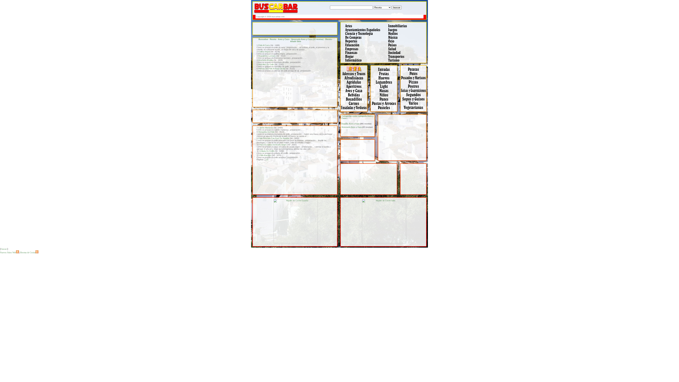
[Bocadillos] (355, 101)
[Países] (407, 46)
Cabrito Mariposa (265, 128)
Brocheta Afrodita (265, 60)
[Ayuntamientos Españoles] (363, 31)
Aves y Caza (283, 39)
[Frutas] (385, 75)
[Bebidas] (355, 97)
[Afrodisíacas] (355, 80)
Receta (273, 39)
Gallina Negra (264, 52)
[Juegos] (407, 31)
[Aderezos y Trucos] (355, 75)
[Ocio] (407, 42)
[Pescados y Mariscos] (414, 80)
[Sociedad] (407, 54)
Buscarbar (263, 39)
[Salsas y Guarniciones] (414, 93)
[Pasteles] (385, 114)
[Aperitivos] (355, 88)
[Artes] (363, 27)
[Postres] (414, 88)
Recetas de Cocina (28, 252)
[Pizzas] (414, 84)
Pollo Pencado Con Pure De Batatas (273, 138)
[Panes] (385, 101)
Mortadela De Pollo (266, 132)
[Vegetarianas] (414, 114)
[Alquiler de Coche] (296, 243)
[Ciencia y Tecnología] (363, 35)
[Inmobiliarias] (407, 27)
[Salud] (407, 50)
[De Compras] (363, 39)
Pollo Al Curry (264, 45)
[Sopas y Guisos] (414, 101)
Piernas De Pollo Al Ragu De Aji (271, 69)
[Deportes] (363, 42)
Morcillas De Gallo (266, 64)
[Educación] (363, 46)
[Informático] (363, 64)
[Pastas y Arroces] (385, 104)
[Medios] (407, 35)
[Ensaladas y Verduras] (355, 114)
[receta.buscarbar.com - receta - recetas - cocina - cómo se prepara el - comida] (355, 71)
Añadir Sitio (295, 41)
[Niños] (385, 97)
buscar (4, 249)
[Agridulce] (355, 84)
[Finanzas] (363, 54)
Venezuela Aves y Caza (301, 39)
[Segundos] (414, 97)
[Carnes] (355, 104)
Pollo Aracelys (265, 155)
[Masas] (385, 93)
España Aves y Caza (350, 124)
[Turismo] (407, 64)
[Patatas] (414, 71)
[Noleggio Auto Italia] (384, 243)
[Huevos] (385, 80)
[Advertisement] (358, 16)
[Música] (407, 39)
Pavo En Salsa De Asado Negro (273, 145)
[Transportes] (407, 58)
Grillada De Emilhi (266, 151)
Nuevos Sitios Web (8, 252)
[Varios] (414, 104)
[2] (267, 159)
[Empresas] (363, 50)
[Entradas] (385, 71)
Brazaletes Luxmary (267, 56)
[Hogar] (363, 58)
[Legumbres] (385, 84)
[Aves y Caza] (355, 93)
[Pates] (414, 75)
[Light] (385, 88)
